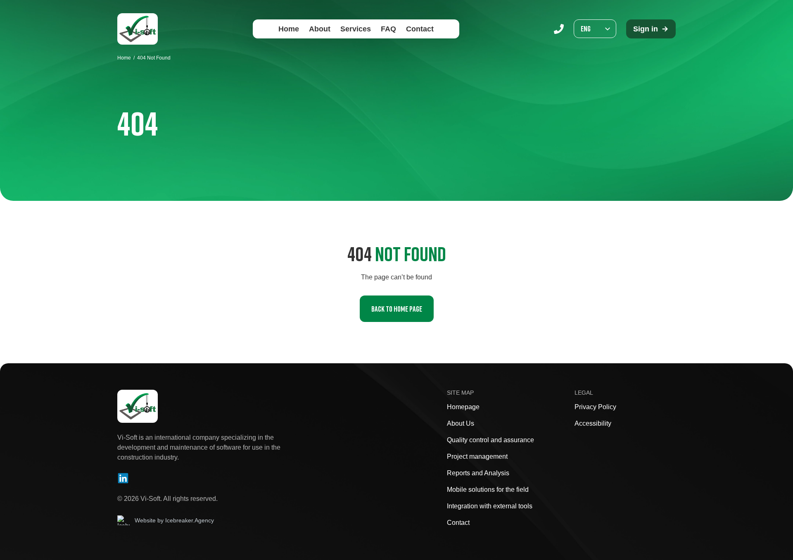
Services (355, 29)
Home (288, 29)
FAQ (388, 29)
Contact (420, 29)
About (319, 29)
